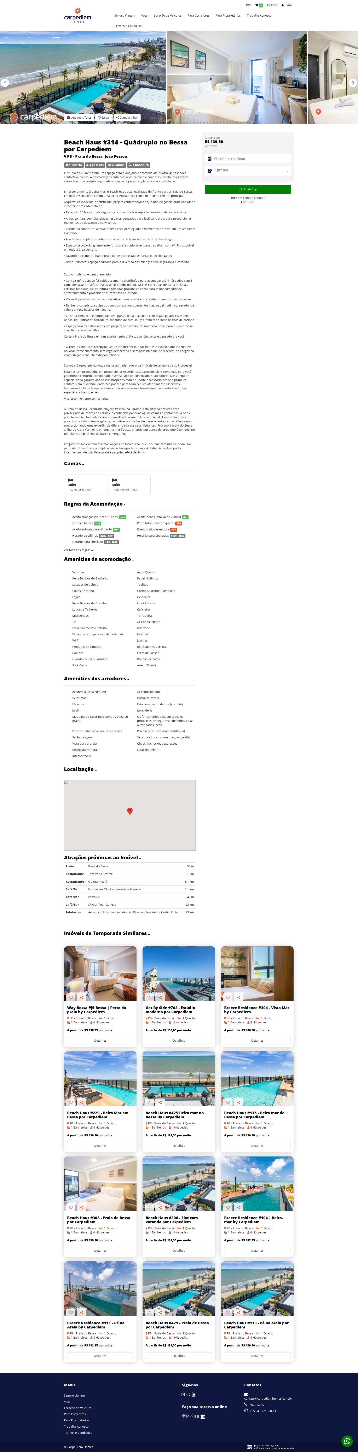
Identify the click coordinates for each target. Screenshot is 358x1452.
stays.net (273, 1445)
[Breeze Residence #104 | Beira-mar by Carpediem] (257, 1183)
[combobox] (252, 171)
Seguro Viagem (124, 15)
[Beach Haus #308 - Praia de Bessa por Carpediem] (100, 1183)
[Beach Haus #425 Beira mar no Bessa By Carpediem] (179, 1078)
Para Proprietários (228, 15)
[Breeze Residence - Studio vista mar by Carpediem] (257, 973)
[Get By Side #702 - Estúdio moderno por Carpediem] (179, 973)
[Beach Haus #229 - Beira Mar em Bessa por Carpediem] (100, 1078)
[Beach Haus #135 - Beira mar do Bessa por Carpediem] (257, 1078)
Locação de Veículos (167, 15)
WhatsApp (249, 189)
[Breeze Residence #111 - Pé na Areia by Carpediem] (100, 1288)
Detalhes (100, 1040)
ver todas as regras (77, 550)
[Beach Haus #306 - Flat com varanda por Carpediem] (179, 1183)
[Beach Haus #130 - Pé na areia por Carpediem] (257, 1288)
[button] (353, 83)
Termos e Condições (128, 26)
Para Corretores (198, 15)
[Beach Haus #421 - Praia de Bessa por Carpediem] (179, 1288)
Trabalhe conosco (259, 15)
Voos (144, 15)
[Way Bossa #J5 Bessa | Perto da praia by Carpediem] (100, 973)
